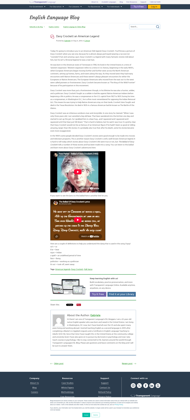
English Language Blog (54, 17)
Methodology (67, 392)
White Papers (67, 388)
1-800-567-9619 (155, 2)
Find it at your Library (121, 294)
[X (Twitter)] (139, 385)
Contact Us (105, 388)
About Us (34, 383)
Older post (58, 364)
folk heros (88, 269)
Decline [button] (95, 415)
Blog (34, 388)
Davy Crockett (77, 269)
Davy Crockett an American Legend (77, 36)
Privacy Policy (119, 404)
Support (105, 383)
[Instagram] (133, 385)
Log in (154, 7)
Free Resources (67, 397)
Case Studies (67, 383)
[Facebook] (145, 385)
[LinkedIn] (151, 385)
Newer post (127, 364)
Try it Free (139, 7)
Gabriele (67, 41)
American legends (62, 269)
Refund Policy (104, 392)
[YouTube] (157, 385)
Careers (34, 392)
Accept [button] (86, 415)
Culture (87, 41)
